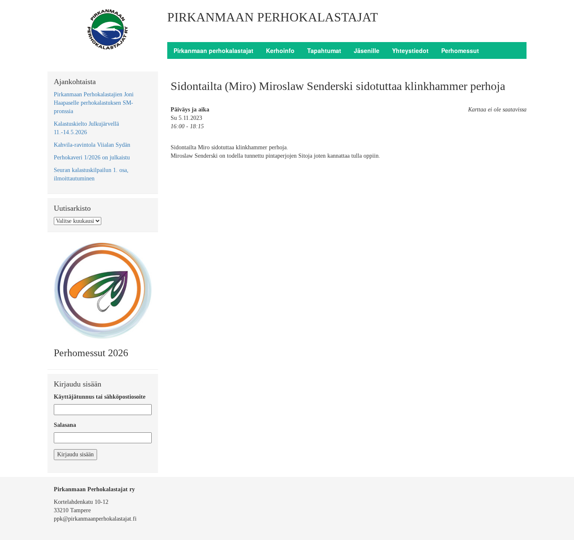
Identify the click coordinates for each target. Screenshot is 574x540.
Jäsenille (366, 50)
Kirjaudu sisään (75, 454)
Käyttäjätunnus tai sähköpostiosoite (99, 397)
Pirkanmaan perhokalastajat (213, 50)
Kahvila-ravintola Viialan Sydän (92, 145)
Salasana (65, 425)
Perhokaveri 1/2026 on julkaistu (92, 157)
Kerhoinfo (280, 50)
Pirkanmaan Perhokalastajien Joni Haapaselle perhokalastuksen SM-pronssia (94, 102)
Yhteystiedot (410, 50)
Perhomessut (460, 50)
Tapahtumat (324, 50)
